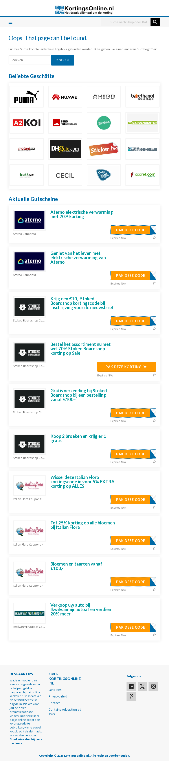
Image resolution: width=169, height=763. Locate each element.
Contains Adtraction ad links (65, 711)
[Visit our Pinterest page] (131, 696)
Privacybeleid (58, 696)
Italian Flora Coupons (27, 499)
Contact (54, 703)
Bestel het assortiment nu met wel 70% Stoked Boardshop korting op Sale (80, 348)
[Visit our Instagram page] (153, 686)
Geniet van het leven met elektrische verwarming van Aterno (78, 257)
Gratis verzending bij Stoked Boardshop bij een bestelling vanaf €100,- (78, 395)
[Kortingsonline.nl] (84, 9)
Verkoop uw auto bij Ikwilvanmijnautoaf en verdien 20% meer (80, 609)
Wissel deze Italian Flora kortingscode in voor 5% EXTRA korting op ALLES (82, 482)
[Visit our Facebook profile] (131, 686)
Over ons (55, 690)
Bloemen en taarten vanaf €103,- (76, 566)
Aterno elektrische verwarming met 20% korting (81, 214)
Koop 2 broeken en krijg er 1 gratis (78, 438)
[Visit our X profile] (142, 686)
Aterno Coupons (24, 234)
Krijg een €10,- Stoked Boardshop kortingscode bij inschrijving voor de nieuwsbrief (82, 303)
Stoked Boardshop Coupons (29, 320)
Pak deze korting (124, 366)
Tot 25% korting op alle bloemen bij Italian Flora (82, 525)
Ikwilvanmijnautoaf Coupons (29, 627)
